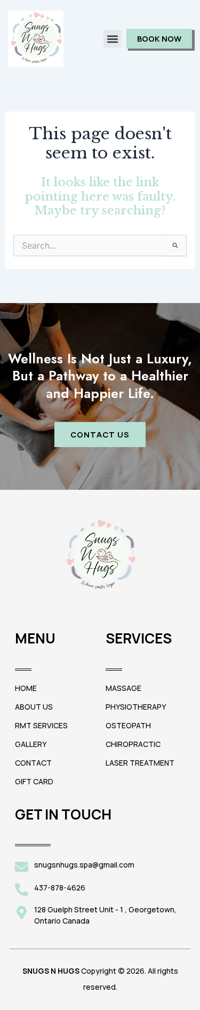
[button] (112, 38)
